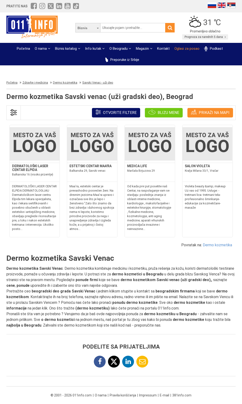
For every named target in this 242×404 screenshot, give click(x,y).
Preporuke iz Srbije (124, 60)
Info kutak (93, 48)
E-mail (164, 395)
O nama (41, 48)
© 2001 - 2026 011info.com (71, 395)
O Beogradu (118, 48)
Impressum (148, 395)
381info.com (181, 395)
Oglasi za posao (186, 48)
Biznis (82, 28)
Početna (23, 48)
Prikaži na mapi (213, 112)
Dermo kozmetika (217, 245)
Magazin (142, 48)
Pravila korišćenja (123, 395)
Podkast (216, 48)
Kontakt (163, 48)
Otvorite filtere (119, 112)
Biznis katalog (66, 48)
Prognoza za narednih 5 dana (204, 37)
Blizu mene (168, 112)
